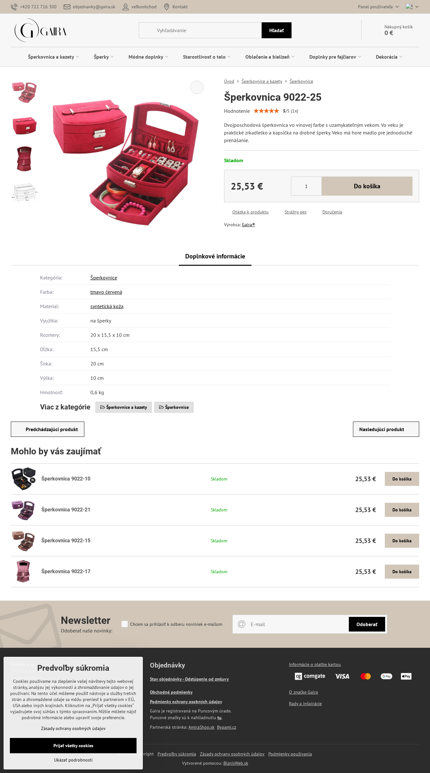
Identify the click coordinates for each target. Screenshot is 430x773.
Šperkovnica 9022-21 (65, 510)
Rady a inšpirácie (305, 703)
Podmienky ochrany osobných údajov (186, 701)
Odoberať (366, 624)
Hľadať (276, 30)
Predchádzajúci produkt (52, 429)
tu (219, 717)
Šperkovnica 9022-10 (65, 479)
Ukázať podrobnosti (73, 760)
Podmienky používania (290, 754)
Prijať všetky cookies (73, 745)
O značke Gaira (303, 692)
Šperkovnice (103, 277)
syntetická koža (106, 306)
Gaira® (248, 225)
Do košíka (367, 186)
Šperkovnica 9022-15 (65, 541)
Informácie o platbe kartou (315, 664)
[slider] (266, 110)
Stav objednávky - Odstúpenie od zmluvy (189, 679)
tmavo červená (106, 292)
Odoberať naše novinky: (86, 630)
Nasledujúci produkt (381, 429)
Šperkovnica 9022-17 (65, 571)
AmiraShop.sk (201, 727)
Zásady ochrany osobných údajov (232, 754)
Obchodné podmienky (171, 692)
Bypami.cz (226, 727)
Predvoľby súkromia (177, 754)
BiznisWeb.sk (235, 763)
